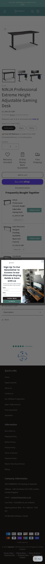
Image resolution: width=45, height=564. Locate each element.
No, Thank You (12, 301)
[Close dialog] (42, 261)
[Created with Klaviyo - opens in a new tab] (22, 303)
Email (4, 292)
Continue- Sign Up (12, 298)
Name (4, 287)
